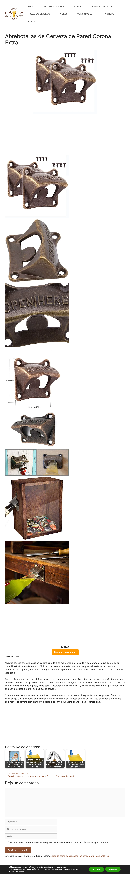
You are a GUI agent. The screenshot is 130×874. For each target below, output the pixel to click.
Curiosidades (84, 14)
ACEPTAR (96, 869)
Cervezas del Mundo (102, 6)
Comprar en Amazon (65, 652)
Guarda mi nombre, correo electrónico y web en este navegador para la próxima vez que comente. (58, 842)
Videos (63, 14)
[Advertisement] (65, 135)
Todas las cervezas (39, 14)
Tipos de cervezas (54, 6)
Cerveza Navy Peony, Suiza (19, 773)
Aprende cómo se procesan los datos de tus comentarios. (79, 856)
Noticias (109, 14)
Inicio (31, 6)
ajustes (72, 869)
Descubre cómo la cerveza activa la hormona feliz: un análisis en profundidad (41, 776)
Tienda (77, 6)
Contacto (33, 21)
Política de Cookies (17, 871)
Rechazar (113, 869)
